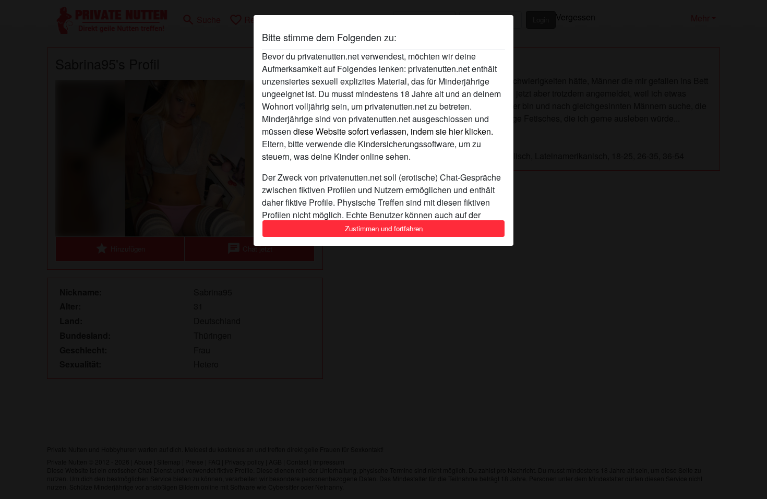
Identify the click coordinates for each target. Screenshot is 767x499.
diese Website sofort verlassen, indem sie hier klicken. (393, 131)
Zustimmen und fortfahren (384, 228)
